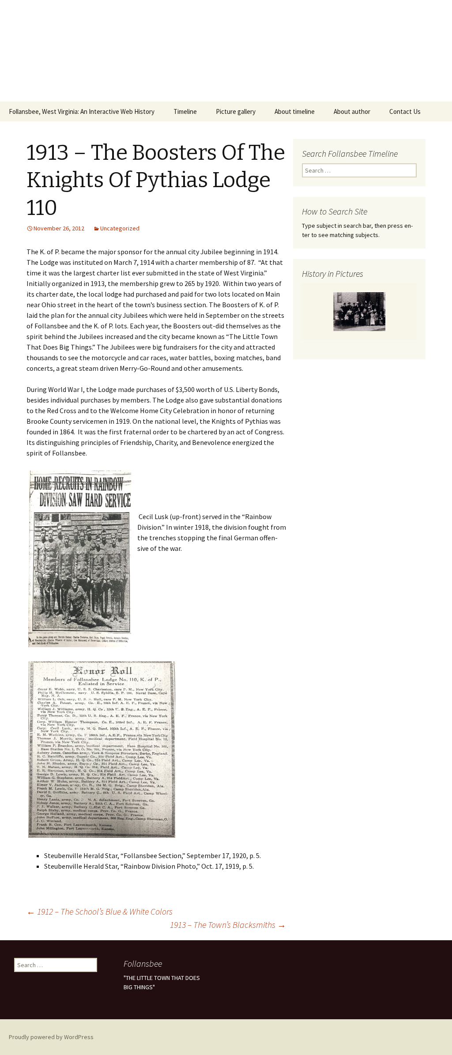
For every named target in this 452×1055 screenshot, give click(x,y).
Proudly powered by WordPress (51, 1037)
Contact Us (405, 111)
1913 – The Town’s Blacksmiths (228, 924)
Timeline (185, 111)
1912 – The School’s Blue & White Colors (99, 911)
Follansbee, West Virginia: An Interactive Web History (81, 111)
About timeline (295, 111)
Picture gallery (236, 111)
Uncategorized (119, 228)
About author (352, 111)
